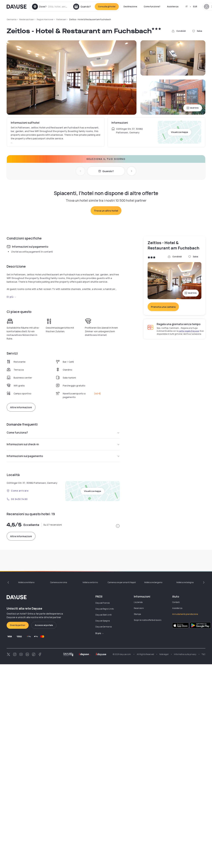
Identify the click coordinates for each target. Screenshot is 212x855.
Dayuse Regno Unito (104, 608)
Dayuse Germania (103, 626)
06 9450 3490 (19, 499)
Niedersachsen (26, 19)
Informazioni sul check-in (23, 444)
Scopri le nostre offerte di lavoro (147, 620)
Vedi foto (194, 107)
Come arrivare (19, 490)
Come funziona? (152, 6)
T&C (203, 654)
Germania (11, 19)
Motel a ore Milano (26, 582)
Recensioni (139, 608)
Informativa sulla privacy (185, 654)
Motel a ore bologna (185, 582)
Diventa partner (17, 625)
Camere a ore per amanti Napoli (122, 582)
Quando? (108, 171)
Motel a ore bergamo (153, 582)
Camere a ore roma (58, 582)
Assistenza (172, 6)
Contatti (176, 602)
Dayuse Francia (102, 602)
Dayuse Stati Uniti (103, 614)
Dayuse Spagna (102, 620)
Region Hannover (45, 19)
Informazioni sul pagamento (25, 456)
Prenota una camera (163, 307)
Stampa (137, 614)
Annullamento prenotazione (185, 614)
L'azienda (138, 602)
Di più (10, 296)
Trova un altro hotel (106, 210)
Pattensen (61, 19)
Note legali (164, 654)
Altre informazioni (21, 407)
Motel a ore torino (90, 582)
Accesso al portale (44, 625)
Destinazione (130, 6)
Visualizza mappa (179, 132)
